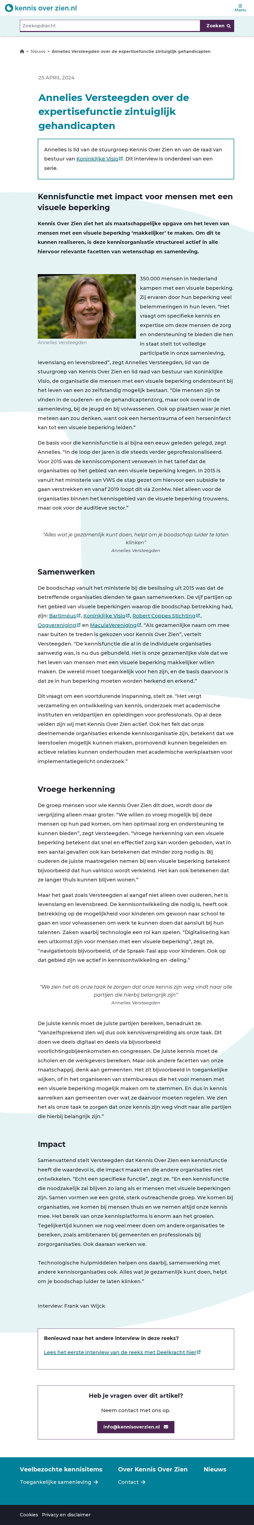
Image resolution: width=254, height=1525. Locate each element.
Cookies (29, 1515)
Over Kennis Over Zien (153, 1469)
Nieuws (38, 51)
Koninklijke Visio (97, 159)
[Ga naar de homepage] (40, 8)
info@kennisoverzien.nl (131, 1427)
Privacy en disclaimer (66, 1515)
